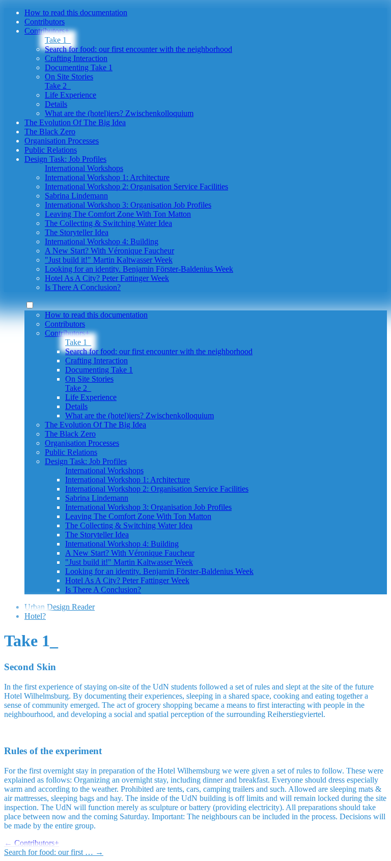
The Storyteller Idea (76, 232)
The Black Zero (49, 131)
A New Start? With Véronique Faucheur (109, 250)
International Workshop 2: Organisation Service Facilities (136, 186)
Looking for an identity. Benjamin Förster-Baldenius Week (139, 269)
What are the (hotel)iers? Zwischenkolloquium (119, 113)
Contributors (44, 21)
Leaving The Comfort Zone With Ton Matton (118, 214)
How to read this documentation (75, 12)
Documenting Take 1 (79, 67)
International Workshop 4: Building (101, 241)
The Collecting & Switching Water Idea (108, 223)
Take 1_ (58, 40)
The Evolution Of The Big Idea (75, 122)
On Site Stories (69, 76)
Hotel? (35, 616)
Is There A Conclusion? (83, 287)
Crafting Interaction (76, 58)
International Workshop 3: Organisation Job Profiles (128, 204)
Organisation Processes (61, 140)
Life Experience (70, 95)
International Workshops (84, 168)
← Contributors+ (31, 843)
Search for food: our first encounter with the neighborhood (138, 49)
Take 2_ (58, 85)
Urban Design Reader (59, 606)
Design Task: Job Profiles (65, 159)
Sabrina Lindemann (76, 195)
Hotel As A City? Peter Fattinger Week (107, 278)
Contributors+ (46, 30)
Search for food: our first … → (53, 852)
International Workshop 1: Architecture (107, 177)
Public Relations (50, 150)
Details (56, 104)
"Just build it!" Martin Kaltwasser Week (109, 259)
